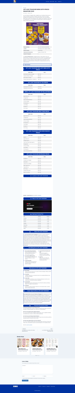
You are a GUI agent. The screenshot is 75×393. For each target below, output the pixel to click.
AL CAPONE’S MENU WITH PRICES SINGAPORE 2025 (47, 330)
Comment (24, 365)
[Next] (56, 347)
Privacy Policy (53, 386)
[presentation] (23, 342)
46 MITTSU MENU (29, 324)
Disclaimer (48, 386)
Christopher (20, 351)
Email (34, 376)
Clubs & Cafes (52, 1)
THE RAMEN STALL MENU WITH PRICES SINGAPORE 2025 (28, 330)
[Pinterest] (17, 386)
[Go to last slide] (18, 347)
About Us (39, 386)
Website (45, 376)
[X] (15, 386)
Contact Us (59, 1)
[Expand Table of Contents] (50, 64)
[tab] (36, 355)
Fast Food (47, 1)
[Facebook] (14, 386)
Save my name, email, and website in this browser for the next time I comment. (34, 378)
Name (23, 376)
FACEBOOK (39, 195)
